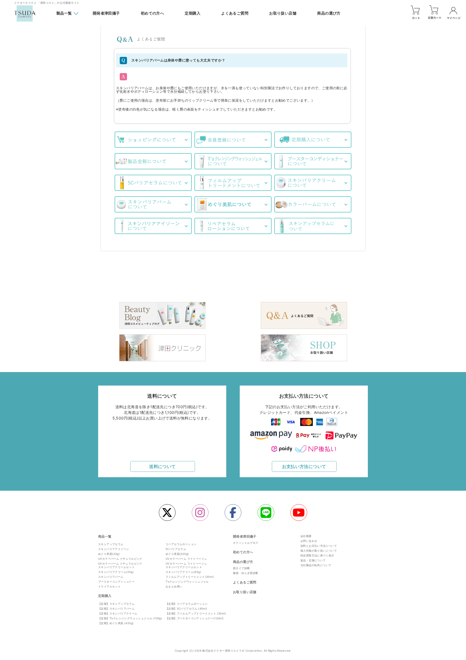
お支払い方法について (304, 466)
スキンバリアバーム (111, 576)
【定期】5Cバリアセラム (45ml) (186, 608)
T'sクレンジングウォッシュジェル (187, 581)
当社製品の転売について (315, 565)
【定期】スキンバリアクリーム (118, 613)
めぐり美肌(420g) (177, 553)
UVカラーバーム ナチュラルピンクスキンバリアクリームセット (120, 565)
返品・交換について (313, 560)
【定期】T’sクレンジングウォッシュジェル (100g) (130, 618)
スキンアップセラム (111, 544)
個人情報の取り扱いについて (318, 550)
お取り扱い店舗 (282, 13)
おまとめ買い (174, 586)
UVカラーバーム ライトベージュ (186, 558)
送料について (162, 466)
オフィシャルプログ (245, 542)
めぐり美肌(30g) (109, 553)
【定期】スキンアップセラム (116, 603)
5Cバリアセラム (176, 549)
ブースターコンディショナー (116, 581)
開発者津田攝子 (106, 13)
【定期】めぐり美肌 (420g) (115, 623)
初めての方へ (152, 13)
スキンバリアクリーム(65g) (183, 571)
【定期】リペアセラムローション (187, 603)
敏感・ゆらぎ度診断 (245, 573)
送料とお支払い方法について (318, 545)
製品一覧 (64, 13)
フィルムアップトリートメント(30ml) (190, 576)
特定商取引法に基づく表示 (317, 555)
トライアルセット (109, 586)
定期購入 (192, 13)
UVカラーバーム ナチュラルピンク (120, 558)
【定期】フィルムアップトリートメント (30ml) (196, 613)
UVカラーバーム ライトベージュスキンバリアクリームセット (186, 565)
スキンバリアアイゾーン (113, 549)
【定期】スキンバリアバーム (116, 608)
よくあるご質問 (234, 13)
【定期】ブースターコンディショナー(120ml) (195, 618)
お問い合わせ (308, 540)
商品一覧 (105, 536)
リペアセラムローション (181, 544)
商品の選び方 (328, 13)
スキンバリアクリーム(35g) (116, 571)
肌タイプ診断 (241, 568)
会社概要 (306, 536)
